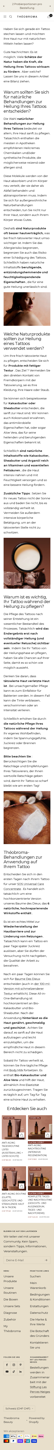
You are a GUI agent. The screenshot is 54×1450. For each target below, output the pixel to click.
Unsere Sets (12, 1306)
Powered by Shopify (37, 1420)
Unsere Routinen (10, 1290)
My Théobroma (12, 1328)
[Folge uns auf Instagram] (13, 1365)
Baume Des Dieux (27, 979)
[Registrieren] (46, 1260)
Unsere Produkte (10, 1279)
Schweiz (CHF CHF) (18, 1408)
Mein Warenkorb (38, 1285)
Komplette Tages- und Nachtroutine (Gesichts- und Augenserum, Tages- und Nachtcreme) (40, 1205)
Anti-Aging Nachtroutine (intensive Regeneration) (37, 1150)
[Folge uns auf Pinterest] (20, 1365)
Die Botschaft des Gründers (39, 1333)
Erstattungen (39, 1306)
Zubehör (10, 1319)
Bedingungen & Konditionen (40, 1297)
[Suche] (10, 16)
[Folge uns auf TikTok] (13, 1371)
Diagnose (10, 1313)
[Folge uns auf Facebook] (7, 1365)
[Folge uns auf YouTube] (7, 1371)
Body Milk (16, 1070)
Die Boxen (11, 1299)
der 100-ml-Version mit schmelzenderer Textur (27, 988)
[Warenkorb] (48, 16)
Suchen (35, 1276)
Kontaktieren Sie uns (39, 1345)
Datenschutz (39, 1313)
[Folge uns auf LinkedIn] (20, 1371)
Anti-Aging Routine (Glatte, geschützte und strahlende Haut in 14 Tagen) (14, 1200)
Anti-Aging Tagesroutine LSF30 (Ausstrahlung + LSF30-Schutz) (12, 1149)
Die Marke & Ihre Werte (38, 1322)
